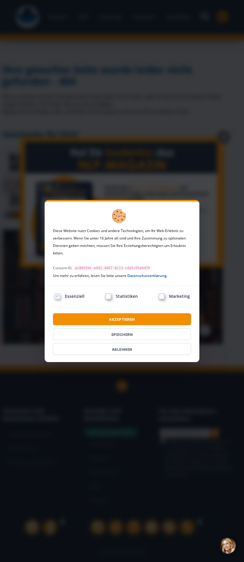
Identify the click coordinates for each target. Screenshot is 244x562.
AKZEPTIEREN (122, 319)
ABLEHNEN (122, 349)
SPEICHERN (122, 334)
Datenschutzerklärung (147, 275)
